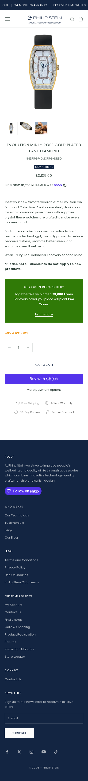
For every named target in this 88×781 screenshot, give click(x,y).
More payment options (44, 389)
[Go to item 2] (26, 126)
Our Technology (17, 515)
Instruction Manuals (19, 649)
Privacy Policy (15, 567)
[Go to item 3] (41, 128)
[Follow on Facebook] (7, 751)
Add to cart (44, 365)
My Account (13, 605)
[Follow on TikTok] (56, 751)
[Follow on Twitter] (19, 751)
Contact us (13, 612)
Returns (10, 642)
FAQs (8, 530)
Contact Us (13, 679)
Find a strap (13, 619)
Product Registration (20, 634)
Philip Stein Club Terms (22, 582)
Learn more (44, 314)
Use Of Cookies (16, 575)
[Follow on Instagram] (31, 751)
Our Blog (11, 537)
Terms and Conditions (21, 560)
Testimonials (14, 522)
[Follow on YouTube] (43, 751)
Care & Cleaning (17, 627)
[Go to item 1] (11, 128)
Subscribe (19, 733)
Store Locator (15, 656)
